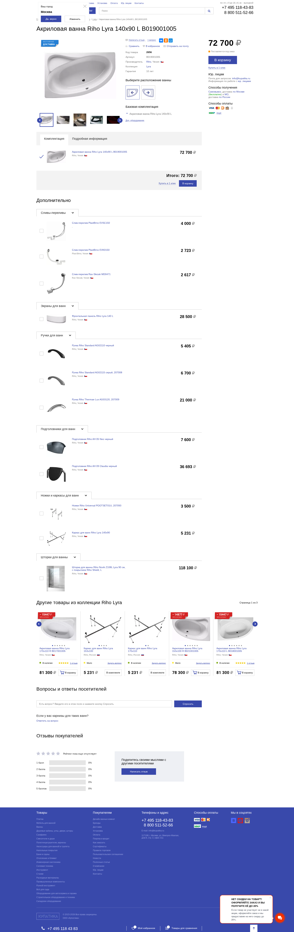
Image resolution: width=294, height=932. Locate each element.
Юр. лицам (126, 3)
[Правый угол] (148, 92)
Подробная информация (89, 138)
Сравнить (134, 46)
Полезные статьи (101, 862)
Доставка (89, 3)
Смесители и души (45, 838)
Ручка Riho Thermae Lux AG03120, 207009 (95, 399)
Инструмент (42, 870)
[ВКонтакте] (161, 40)
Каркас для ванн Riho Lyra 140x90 (91, 532)
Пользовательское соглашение (108, 854)
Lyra (148, 66)
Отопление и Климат (46, 858)
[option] (80, 75)
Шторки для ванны (55, 557)
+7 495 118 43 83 (62, 928)
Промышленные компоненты (50, 881)
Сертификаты (100, 846)
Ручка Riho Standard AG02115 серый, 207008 (97, 372)
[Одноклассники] (166, 40)
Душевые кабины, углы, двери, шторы (54, 831)
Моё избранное (146, 928)
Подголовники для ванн (58, 429)
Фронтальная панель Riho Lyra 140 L (92, 316)
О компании (98, 866)
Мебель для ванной (45, 823)
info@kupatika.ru (241, 78)
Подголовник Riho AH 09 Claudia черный (94, 466)
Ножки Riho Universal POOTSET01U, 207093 (96, 505)
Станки (39, 874)
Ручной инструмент (45, 885)
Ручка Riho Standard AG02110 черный (93, 345)
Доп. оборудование (135, 120)
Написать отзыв (136, 40)
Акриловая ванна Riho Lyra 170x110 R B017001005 (54, 649)
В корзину (222, 60)
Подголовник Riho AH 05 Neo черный (92, 439)
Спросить (188, 704)
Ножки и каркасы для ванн (60, 495)
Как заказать (99, 842)
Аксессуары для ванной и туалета (52, 846)
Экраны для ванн (54, 306)
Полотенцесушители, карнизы (51, 842)
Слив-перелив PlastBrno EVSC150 (91, 222)
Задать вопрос (115, 663)
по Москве (238, 91)
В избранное (153, 46)
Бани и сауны (43, 854)
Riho (148, 61)
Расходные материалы (47, 878)
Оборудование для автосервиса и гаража (56, 893)
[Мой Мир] (171, 40)
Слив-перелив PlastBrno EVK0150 (91, 250)
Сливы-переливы (54, 213)
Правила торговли (102, 850)
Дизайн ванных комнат (104, 819)
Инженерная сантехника (48, 862)
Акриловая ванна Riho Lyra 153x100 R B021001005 (187, 649)
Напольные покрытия (47, 850)
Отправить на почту (178, 46)
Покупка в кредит (101, 838)
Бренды (97, 823)
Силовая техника (44, 866)
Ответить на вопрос (47, 720)
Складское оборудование (48, 901)
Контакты (139, 3)
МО (226, 94)
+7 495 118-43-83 (237, 7)
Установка (102, 3)
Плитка (39, 819)
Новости (97, 858)
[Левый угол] (132, 92)
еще (219, 113)
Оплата (114, 3)
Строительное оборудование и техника (55, 897)
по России (224, 97)
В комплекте (113, 672)
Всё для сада (42, 889)
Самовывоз (214, 91)
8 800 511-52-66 (238, 12)
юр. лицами (244, 81)
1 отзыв (73, 663)
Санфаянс (41, 835)
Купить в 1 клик (216, 67)
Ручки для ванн (52, 335)
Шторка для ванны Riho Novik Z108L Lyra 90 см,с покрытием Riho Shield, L (98, 568)
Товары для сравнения (184, 928)
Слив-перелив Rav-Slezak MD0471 (91, 274)
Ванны (39, 827)
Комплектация (54, 138)
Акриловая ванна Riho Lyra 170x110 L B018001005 (231, 649)
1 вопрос (152, 40)
